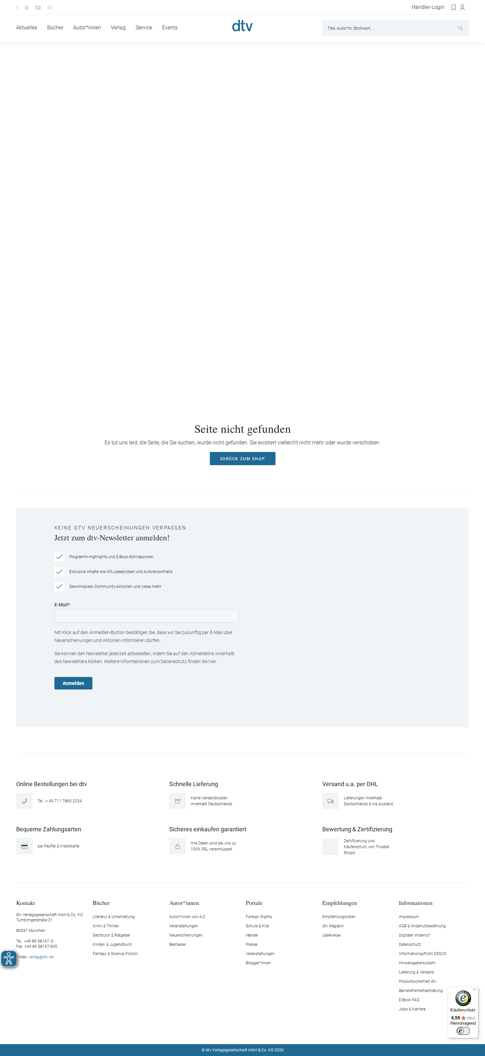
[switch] (463, 1031)
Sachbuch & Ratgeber (111, 935)
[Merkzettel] (454, 8)
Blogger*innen (258, 963)
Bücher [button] (101, 902)
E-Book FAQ (409, 1000)
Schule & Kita (257, 926)
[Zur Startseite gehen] (242, 25)
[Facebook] (17, 7)
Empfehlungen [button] (339, 902)
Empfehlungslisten (339, 916)
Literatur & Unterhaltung (114, 916)
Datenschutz (410, 944)
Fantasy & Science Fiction (115, 953)
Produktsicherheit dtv (417, 981)
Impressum (409, 916)
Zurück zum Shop (242, 459)
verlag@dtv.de (41, 957)
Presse (251, 944)
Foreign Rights (259, 916)
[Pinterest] (49, 7)
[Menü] (474, 991)
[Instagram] (27, 7)
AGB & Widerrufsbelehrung (422, 926)
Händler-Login (428, 7)
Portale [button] (254, 902)
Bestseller (177, 944)
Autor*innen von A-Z (187, 916)
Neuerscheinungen (186, 935)
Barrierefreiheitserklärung (421, 990)
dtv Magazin (333, 926)
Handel (252, 935)
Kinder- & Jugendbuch (112, 944)
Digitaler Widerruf (414, 935)
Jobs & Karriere (412, 1009)
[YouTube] (38, 7)
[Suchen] (461, 28)
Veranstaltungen (183, 926)
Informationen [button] (416, 902)
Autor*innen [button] (184, 902)
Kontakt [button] (25, 902)
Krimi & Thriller (106, 926)
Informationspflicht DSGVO (422, 953)
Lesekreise (331, 935)
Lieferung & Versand (416, 972)
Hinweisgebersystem (417, 963)
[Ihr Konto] (463, 8)
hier (212, 661)
